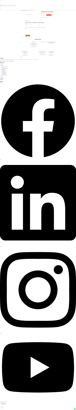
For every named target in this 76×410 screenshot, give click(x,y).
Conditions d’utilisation (3, 403)
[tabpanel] (25, 49)
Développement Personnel (24, 10)
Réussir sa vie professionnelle (5, 66)
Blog (10, 5)
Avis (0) (26, 20)
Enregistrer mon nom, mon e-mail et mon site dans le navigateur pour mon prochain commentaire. (35, 27)
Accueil (0, 5)
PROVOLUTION (14, 5)
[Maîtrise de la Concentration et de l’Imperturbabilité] (25, 46)
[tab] (26, 20)
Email (39, 25)
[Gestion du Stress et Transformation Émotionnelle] (51, 46)
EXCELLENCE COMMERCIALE (5, 68)
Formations (4, 5)
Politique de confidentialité (3, 402)
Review (26, 28)
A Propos (2, 5)
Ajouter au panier (33, 46)
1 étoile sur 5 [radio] (28, 24)
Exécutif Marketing (4, 73)
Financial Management (4, 72)
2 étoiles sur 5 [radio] (29, 24)
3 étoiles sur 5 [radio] (30, 24)
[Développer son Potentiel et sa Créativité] (42, 46)
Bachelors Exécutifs (8, 5)
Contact (12, 5)
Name (26, 25)
